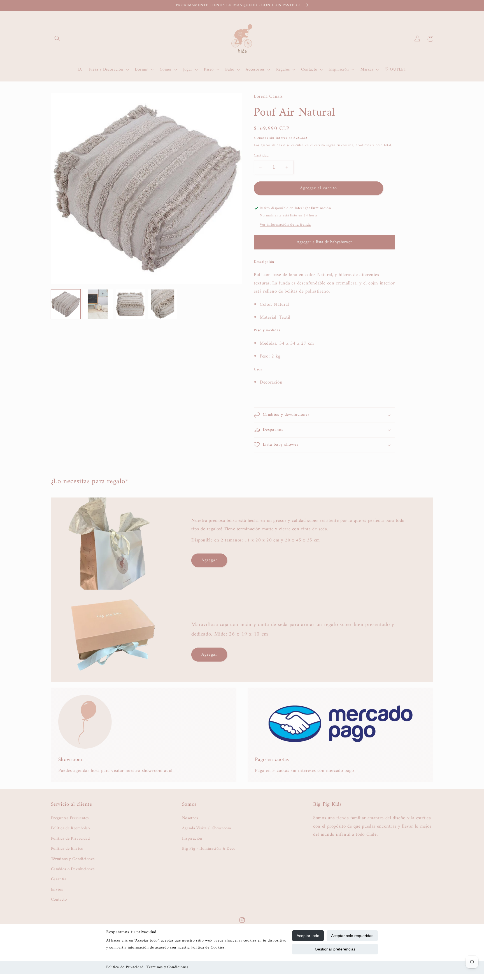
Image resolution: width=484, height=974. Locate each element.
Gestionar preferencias (335, 949)
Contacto (59, 899)
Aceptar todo (308, 935)
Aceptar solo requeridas (352, 935)
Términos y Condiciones (167, 967)
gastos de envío (273, 145)
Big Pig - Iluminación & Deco (209, 848)
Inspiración (192, 838)
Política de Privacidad (125, 967)
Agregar (209, 560)
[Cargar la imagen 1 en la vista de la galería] (65, 304)
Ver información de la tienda (285, 224)
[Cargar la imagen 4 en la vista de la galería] (162, 304)
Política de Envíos (67, 848)
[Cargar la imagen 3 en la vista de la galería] (130, 304)
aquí (168, 771)
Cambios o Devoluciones (73, 869)
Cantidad (261, 155)
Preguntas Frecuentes (70, 818)
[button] (57, 38)
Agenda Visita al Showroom (206, 828)
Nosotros (190, 818)
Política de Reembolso (70, 828)
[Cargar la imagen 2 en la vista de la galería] (98, 304)
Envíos (57, 889)
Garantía (58, 879)
